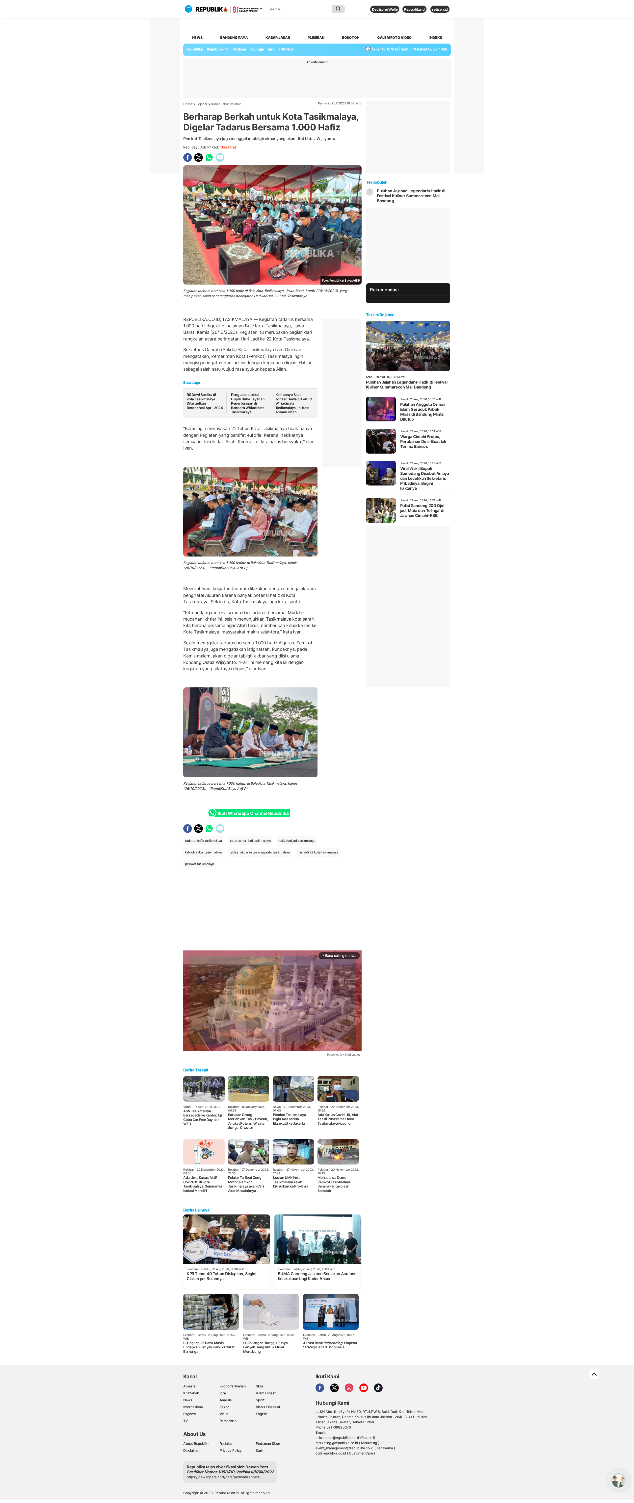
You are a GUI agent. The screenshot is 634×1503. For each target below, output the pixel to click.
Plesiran (316, 37)
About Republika (196, 1443)
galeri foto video (394, 37)
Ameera (189, 1386)
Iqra (223, 1393)
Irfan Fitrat (228, 147)
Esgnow (189, 1414)
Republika (194, 49)
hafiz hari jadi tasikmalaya (296, 841)
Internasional (193, 1407)
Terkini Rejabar (380, 314)
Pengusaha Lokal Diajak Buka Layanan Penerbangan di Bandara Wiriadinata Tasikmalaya (248, 403)
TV (185, 1421)
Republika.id (414, 9)
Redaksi (226, 1443)
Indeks (435, 37)
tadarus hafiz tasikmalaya (203, 841)
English (261, 1414)
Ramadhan (228, 1421)
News (187, 1400)
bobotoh (351, 37)
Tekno (224, 1407)
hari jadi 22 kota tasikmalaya (318, 852)
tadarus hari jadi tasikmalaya (250, 841)
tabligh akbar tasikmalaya (203, 852)
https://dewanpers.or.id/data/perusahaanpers (223, 1477)
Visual (224, 1414)
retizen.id (440, 9)
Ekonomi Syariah (233, 1386)
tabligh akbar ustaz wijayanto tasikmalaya (260, 852)
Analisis (226, 1400)
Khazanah (191, 1393)
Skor (259, 1386)
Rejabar (202, 104)
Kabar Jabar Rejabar (226, 104)
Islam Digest (265, 1393)
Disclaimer (191, 1450)
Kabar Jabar (277, 37)
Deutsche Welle (384, 9)
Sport (260, 1400)
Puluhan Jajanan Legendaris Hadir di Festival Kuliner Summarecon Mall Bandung (411, 195)
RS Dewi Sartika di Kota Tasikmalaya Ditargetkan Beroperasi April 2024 (205, 401)
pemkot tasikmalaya (199, 864)
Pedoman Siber (268, 1443)
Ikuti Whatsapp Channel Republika (253, 813)
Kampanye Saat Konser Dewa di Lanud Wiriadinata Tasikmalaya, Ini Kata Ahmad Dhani (293, 403)
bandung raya (234, 37)
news (197, 37)
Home (187, 104)
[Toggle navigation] (188, 9)
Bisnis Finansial (268, 1407)
